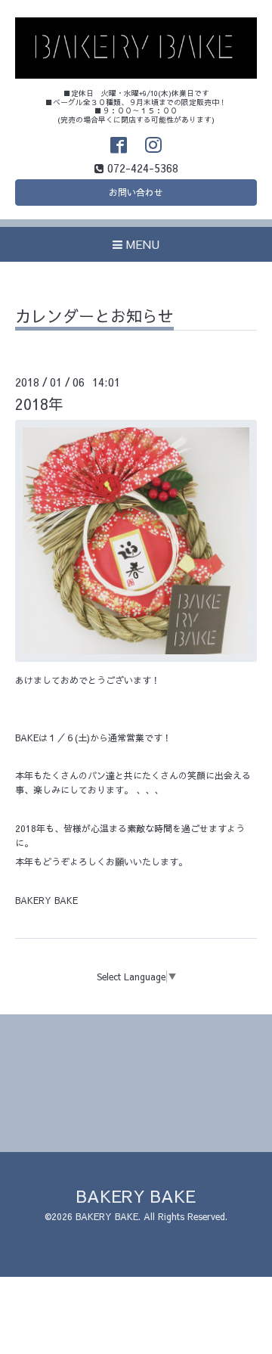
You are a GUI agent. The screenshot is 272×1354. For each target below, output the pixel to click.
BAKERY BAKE (136, 1195)
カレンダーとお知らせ (94, 317)
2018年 (39, 403)
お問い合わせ (136, 192)
